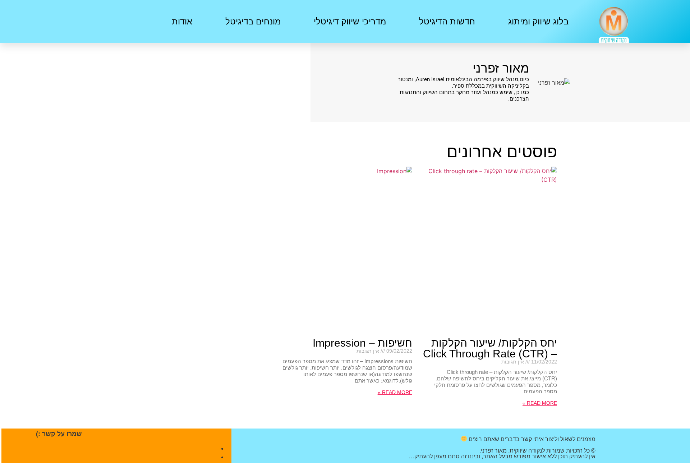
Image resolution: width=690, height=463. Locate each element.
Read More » (540, 403)
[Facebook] (88, 20)
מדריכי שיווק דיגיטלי (350, 21)
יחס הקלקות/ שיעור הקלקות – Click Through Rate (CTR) (490, 348)
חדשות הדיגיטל (447, 21)
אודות (182, 21)
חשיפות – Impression (362, 343)
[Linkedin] (67, 20)
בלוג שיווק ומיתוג (538, 21)
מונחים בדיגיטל (253, 21)
